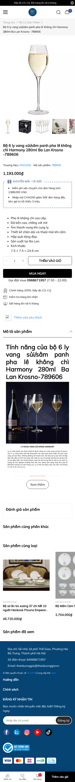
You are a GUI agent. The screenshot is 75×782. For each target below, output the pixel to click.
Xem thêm (37, 484)
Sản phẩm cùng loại (20, 545)
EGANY (31, 672)
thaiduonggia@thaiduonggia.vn (38, 666)
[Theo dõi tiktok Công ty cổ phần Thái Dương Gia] (48, 732)
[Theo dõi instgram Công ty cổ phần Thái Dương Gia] (27, 732)
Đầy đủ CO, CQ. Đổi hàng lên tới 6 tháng (35, 2)
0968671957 (36, 280)
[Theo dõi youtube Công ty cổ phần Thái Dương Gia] (37, 732)
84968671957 (36, 659)
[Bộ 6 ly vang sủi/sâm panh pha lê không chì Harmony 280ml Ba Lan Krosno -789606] (37, 79)
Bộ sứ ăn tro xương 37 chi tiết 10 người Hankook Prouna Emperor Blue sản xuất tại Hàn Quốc (24, 610)
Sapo (53, 672)
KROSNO (26, 165)
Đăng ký (64, 720)
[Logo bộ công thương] (16, 748)
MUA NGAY (37, 273)
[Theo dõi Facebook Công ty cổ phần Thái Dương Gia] (6, 732)
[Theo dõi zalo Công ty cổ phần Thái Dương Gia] (16, 732)
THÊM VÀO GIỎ (50, 261)
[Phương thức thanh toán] (29, 760)
